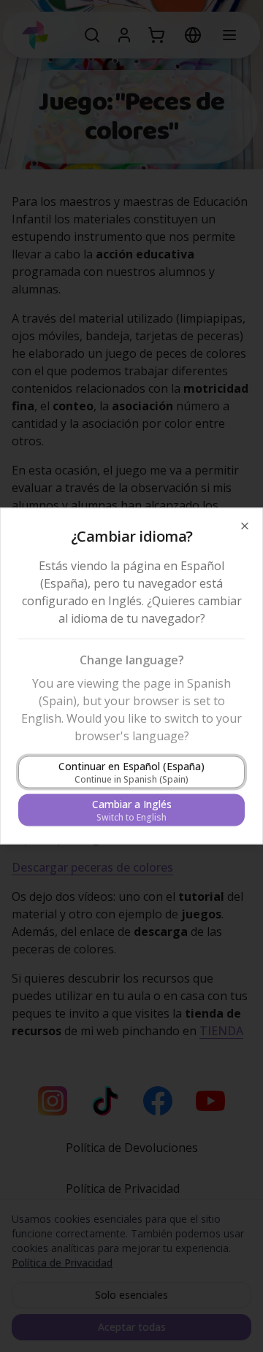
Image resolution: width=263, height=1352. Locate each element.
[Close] (245, 526)
